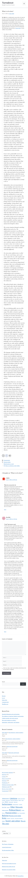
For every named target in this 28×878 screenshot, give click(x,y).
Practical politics (7, 462)
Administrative (5, 798)
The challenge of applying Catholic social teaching (13, 716)
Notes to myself (5, 778)
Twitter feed (4, 860)
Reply (5, 509)
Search (3, 681)
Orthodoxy (8, 807)
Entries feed (4, 700)
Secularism (8, 818)
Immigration (15, 802)
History (6, 802)
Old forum (4, 780)
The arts (23, 821)
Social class (12, 818)
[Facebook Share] (6, 455)
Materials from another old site (8, 866)
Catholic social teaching (21, 798)
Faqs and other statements (7, 772)
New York (4, 807)
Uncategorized (7, 460)
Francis (3, 802)
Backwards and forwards (12, 746)
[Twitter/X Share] (3, 455)
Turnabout (7, 2)
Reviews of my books (6, 789)
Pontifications (5, 782)
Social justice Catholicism (18, 818)
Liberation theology (15, 804)
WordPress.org (5, 704)
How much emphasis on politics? (9, 720)
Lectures (4, 776)
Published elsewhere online (8, 784)
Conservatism (8, 800)
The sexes (5, 823)
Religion (5, 815)
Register (4, 696)
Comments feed (5, 702)
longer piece (18, 28)
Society (3, 821)
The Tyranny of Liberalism (7, 844)
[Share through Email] (10, 455)
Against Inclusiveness (6, 847)
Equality (19, 800)
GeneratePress (21, 876)
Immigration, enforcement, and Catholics (10, 722)
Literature (20, 804)
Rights (4, 818)
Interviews (4, 774)
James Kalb (4, 732)
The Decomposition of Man (8, 850)
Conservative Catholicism (14, 800)
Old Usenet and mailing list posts (9, 863)
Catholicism (13, 798)
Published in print (6, 786)
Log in (3, 698)
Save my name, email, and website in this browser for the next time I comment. (14, 668)
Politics (23, 810)
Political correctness (5, 810)
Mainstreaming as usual (9, 464)
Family (23, 800)
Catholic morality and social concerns (10, 718)
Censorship (3, 800)
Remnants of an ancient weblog (8, 869)
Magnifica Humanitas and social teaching (11, 714)
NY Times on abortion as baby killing (12, 465)
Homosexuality (11, 802)
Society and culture (13, 820)
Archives (4, 831)
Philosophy (19, 807)
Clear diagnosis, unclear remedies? (16, 732)
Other (12, 807)
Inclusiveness (7, 804)
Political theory (15, 810)
